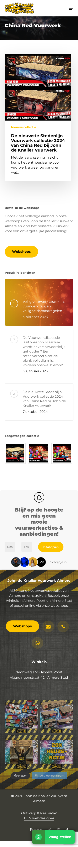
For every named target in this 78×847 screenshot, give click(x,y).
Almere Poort (35, 601)
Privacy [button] (36, 829)
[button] (71, 8)
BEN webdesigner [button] (39, 818)
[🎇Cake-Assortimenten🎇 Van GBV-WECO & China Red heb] (21, 716)
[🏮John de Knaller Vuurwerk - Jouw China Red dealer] (56, 716)
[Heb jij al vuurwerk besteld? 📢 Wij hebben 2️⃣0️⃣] (56, 752)
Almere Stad (62, 601)
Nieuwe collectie (23, 127)
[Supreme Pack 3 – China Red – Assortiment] (39, 453)
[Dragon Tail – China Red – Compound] (16, 453)
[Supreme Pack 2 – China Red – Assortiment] (62, 453)
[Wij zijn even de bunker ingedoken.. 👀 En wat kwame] (21, 752)
